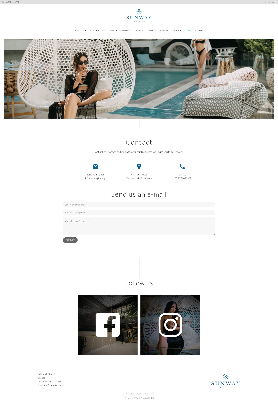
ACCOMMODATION (98, 30)
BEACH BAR (176, 30)
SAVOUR (114, 30)
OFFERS (151, 30)
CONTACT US (190, 30)
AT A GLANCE (80, 30)
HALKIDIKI (140, 30)
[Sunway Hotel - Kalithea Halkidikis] (139, 15)
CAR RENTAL (163, 30)
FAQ (201, 30)
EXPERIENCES (126, 30)
